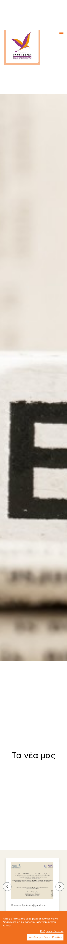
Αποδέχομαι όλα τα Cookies (45, 937)
